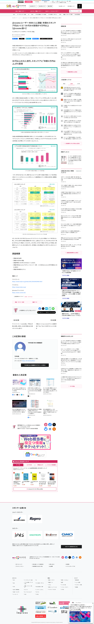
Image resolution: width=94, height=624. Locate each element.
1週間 (71, 83)
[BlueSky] (45, 429)
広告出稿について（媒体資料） (38, 564)
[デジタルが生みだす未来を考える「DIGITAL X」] (52, 612)
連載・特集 (50, 6)
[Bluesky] (73, 557)
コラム (49, 584)
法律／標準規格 (16, 589)
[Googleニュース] (50, 429)
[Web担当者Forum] (19, 558)
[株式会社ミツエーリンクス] (19, 519)
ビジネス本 (29, 465)
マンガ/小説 (63, 584)
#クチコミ (30, 296)
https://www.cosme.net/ (19, 292)
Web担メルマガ (42, 6)
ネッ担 (27, 428)
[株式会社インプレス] (22, 610)
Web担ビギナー (33, 6)
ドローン (57, 2)
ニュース (19, 17)
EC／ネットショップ (28, 591)
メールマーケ (15, 594)
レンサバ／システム (39, 589)
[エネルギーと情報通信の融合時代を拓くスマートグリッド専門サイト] (64, 608)
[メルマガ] (45, 424)
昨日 (64, 83)
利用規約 (67, 564)
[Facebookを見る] (66, 557)
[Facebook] (50, 424)
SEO (14, 14)
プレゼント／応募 (78, 584)
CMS (60, 14)
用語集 (76, 587)
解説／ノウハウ (51, 580)
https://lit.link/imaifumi (28, 361)
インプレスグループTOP (70, 566)
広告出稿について (71, 6)
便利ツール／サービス (52, 587)
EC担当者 (37, 1)
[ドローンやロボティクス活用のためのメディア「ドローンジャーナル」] (64, 612)
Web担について (62, 6)
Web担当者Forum (19, 6)
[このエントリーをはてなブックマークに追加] (46, 308)
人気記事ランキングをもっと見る (72, 143)
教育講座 (61, 2)
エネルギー (54, 2)
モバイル (37, 591)
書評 (62, 582)
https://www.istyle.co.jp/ (19, 287)
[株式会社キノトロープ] (35, 535)
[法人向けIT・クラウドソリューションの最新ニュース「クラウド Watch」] (40, 608)
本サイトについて (19, 564)
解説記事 (77, 580)
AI (28, 14)
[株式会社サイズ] (51, 535)
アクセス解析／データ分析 (40, 14)
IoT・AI (60, 1)
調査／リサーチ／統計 (68, 14)
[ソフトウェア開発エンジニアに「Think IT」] (52, 603)
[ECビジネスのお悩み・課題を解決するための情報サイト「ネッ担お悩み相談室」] (40, 616)
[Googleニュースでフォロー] (76, 557)
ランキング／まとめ (52, 589)
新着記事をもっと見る (72, 72)
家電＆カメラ (40, 465)
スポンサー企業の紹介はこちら (71, 546)
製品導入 (45, 1)
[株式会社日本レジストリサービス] (19, 535)
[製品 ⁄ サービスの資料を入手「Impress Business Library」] (40, 612)
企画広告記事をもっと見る (72, 252)
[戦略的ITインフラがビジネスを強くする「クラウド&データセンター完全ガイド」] (40, 603)
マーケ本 (18, 465)
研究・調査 (69, 1)
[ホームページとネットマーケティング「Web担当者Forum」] (64, 603)
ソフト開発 (56, 1)
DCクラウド (64, 1)
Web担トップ (14, 17)
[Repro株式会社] (35, 519)
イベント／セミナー (64, 587)
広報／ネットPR (16, 591)
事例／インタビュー (65, 580)
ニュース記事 (77, 582)
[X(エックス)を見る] (69, 557)
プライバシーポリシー (20, 566)
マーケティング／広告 (21, 14)
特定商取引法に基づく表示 (38, 566)
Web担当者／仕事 (79, 14)
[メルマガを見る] (63, 557)
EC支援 (64, 2)
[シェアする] (40, 308)
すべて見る (72, 386)
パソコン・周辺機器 (51, 465)
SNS (32, 14)
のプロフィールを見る (34, 365)
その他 (37, 594)
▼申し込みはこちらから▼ (75, 610)
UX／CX (26, 589)
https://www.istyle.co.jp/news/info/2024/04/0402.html (27, 281)
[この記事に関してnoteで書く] (50, 308)
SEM (25, 594)
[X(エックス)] (54, 424)
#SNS (26, 296)
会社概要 (51, 566)
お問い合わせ (51, 564)
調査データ (50, 582)
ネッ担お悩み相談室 (33, 428)
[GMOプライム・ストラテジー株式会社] (67, 535)
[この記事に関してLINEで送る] (53, 308)
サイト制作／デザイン (52, 14)
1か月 (78, 83)
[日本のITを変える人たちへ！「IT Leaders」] (52, 608)
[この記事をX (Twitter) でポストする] (43, 308)
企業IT (53, 1)
